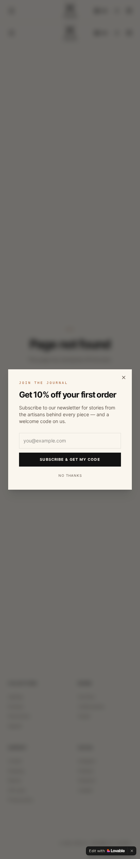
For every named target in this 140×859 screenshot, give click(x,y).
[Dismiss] (132, 851)
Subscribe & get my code (70, 459)
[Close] (123, 377)
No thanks (70, 475)
